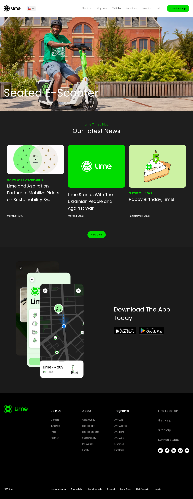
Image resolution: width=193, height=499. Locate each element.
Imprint (158, 489)
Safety (85, 449)
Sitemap (164, 430)
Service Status (169, 440)
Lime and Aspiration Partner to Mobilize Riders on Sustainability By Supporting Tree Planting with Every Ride (33, 193)
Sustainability (33, 179)
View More (96, 234)
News (148, 193)
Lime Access (120, 425)
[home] (12, 8)
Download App (178, 8)
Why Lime (102, 8)
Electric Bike (88, 425)
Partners (55, 437)
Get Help (164, 420)
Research (111, 489)
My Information (143, 489)
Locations (132, 8)
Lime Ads (146, 8)
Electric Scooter (90, 431)
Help (159, 8)
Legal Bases (125, 489)
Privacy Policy (77, 489)
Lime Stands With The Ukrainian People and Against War (90, 201)
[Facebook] (167, 450)
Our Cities (119, 449)
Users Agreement (58, 489)
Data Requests (95, 489)
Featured (13, 179)
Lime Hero (119, 431)
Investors (55, 425)
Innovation (87, 443)
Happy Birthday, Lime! (151, 199)
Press (53, 431)
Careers (55, 419)
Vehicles (116, 8)
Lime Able (119, 437)
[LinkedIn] (173, 450)
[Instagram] (187, 450)
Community (88, 419)
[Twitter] (160, 450)
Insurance (119, 443)
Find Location (168, 411)
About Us (86, 8)
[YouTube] (180, 450)
